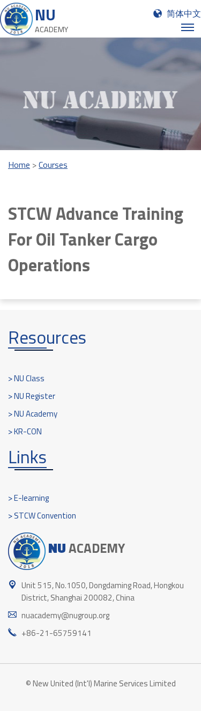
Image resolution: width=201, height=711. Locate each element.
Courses (53, 164)
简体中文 (184, 13)
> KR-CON (25, 431)
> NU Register (31, 396)
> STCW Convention (42, 515)
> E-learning (28, 498)
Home (19, 164)
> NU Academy (32, 414)
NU (51, 19)
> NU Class (26, 378)
